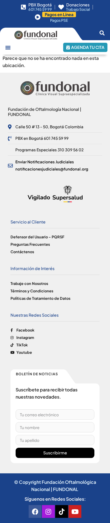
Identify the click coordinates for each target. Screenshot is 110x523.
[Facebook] (35, 511)
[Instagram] (48, 511)
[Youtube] (75, 511)
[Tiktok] (61, 511)
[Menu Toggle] (8, 47)
